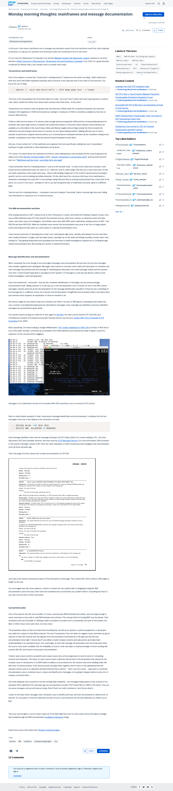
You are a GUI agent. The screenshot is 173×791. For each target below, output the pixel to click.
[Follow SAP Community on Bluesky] (144, 787)
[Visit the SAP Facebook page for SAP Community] (139, 787)
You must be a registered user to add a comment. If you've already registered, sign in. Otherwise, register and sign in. (57, 770)
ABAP (118, 56)
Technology (44, 9)
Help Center (96, 3)
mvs (55, 741)
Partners (77, 3)
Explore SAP (150, 3)
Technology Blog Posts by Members (132, 89)
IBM (19, 741)
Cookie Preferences (89, 787)
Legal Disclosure (54, 787)
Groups (56, 3)
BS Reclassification (122, 68)
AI (136, 64)
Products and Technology (41, 3)
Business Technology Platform (146, 72)
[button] (155, 30)
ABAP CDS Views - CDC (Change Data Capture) (139, 56)
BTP (134, 68)
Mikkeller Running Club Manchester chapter (71, 58)
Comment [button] (103, 751)
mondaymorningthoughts (43, 741)
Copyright (42, 787)
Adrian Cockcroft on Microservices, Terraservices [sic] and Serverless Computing (49, 61)
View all (118, 212)
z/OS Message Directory (68, 441)
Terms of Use (32, 787)
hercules (12, 741)
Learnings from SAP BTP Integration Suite (132, 87)
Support (77, 787)
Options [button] (144, 18)
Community (22, 3)
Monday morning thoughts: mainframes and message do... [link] (90, 9)
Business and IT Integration (149, 68)
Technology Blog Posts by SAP (59, 9)
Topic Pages (108, 3)
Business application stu (124, 72)
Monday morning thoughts (34, 157)
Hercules (60, 315)
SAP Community (13, 9)
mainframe (27, 741)
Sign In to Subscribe (153, 14)
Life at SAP (92, 42)
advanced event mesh (123, 64)
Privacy (22, 787)
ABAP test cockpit (122, 60)
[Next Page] (141, 75)
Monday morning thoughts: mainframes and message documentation (70, 14)
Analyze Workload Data (148, 64)
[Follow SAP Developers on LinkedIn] (152, 787)
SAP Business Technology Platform (21, 41)
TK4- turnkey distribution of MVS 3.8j (73, 328)
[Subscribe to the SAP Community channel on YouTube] (148, 787)
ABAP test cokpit (137, 60)
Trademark (67, 787)
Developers (66, 3)
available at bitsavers (54, 717)
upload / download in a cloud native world (69, 157)
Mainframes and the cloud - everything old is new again (39, 160)
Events (86, 3)
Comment (17, 776)
